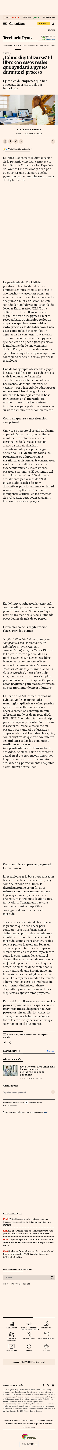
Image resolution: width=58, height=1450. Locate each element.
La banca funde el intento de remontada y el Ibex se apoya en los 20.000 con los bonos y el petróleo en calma (28, 1254)
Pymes (18, 45)
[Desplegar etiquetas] (53, 1092)
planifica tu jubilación (11, 1339)
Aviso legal (16, 1420)
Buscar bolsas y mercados (17, 1269)
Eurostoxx (15, 1284)
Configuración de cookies (43, 1420)
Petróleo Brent (49, 17)
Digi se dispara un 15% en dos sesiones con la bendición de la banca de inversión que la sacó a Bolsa (28, 1242)
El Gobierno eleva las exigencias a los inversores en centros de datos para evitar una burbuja (27, 1222)
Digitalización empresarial (14, 1092)
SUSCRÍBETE (44, 24)
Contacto (7, 1420)
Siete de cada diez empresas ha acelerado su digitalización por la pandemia (37, 1071)
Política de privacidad (13, 1424)
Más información (9, 1105)
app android (46, 1350)
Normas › (51, 1051)
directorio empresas (46, 1338)
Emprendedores (29, 45)
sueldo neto (46, 1328)
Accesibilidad (28, 1424)
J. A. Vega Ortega (27, 1079)
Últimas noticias (12, 1214)
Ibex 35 (7, 17)
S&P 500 (27, 17)
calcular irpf (11, 1328)
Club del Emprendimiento (47, 38)
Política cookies (27, 1420)
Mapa (36, 1424)
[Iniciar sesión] (53, 23)
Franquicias (44, 45)
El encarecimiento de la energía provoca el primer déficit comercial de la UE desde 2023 (28, 1232)
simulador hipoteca (29, 1328)
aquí (45, 1112)
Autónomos (8, 45)
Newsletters (47, 1424)
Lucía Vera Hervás (29, 129)
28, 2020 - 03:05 (32, 134)
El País (51, 30)
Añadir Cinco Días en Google (19, 149)
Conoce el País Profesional (29, 1362)
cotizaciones (12, 1350)
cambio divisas (29, 1338)
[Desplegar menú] (5, 24)
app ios (29, 1350)
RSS (40, 1424)
